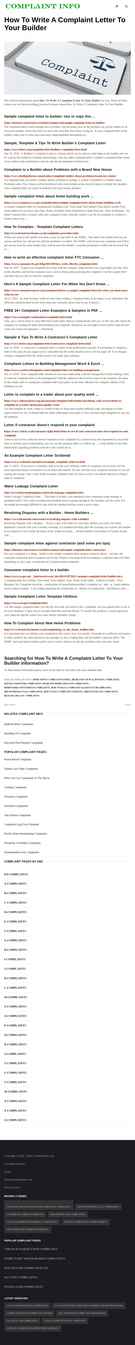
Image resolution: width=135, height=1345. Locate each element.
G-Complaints (15, 940)
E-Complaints (15, 921)
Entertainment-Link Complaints (21, 852)
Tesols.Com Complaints (23, 1286)
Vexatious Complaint (15, 796)
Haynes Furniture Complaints (22, 683)
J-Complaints (15, 968)
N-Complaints (15, 1006)
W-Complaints (15, 1091)
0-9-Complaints (16, 874)
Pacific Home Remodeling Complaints (25, 833)
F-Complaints (15, 931)
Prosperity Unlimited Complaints (22, 842)
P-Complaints (15, 1025)
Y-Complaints (15, 1110)
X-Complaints (15, 1101)
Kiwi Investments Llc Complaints (98, 1207)
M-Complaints (15, 997)
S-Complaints (15, 1053)
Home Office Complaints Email (51, 679)
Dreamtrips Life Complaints (67, 1214)
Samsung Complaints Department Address (33, 1328)
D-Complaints (15, 912)
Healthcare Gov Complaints (21, 696)
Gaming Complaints (15, 787)
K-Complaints (15, 978)
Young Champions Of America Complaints (32, 1222)
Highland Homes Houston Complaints (66, 683)
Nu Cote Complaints (20, 1277)
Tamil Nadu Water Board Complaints (34, 1258)
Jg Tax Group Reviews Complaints (27, 1305)
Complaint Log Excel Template (21, 824)
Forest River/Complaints (17, 759)
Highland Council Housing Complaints (96, 679)
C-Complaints (15, 902)
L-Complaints (15, 987)
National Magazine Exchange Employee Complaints (39, 1207)
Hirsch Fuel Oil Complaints (101, 691)
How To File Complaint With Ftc (63, 691)
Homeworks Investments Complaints (27, 687)
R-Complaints (15, 1044)
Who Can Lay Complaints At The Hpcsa (27, 777)
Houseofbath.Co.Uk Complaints (23, 691)
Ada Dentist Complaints (17, 815)
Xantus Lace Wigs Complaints (21, 768)
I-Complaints (14, 959)
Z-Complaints (15, 1120)
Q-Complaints (15, 1034)
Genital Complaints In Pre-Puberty (85, 1222)
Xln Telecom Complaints (22, 1321)
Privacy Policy (12, 1187)
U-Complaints (15, 1072)
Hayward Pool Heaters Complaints (23, 742)
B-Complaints (15, 893)
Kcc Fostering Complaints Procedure (82, 1313)
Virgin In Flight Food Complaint (30, 1249)
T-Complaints (15, 1063)
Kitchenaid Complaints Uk (26, 1268)
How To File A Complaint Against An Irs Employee (81, 687)
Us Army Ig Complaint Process (25, 1214)
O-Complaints (15, 1015)
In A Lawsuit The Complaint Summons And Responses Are (89, 1305)
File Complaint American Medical (28, 1229)
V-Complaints (15, 1082)
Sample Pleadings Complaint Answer (29, 1313)
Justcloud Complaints (16, 805)
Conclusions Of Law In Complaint (65, 1321)
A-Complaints (15, 883)
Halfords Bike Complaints (18, 724)
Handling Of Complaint (17, 733)
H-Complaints (15, 949)
